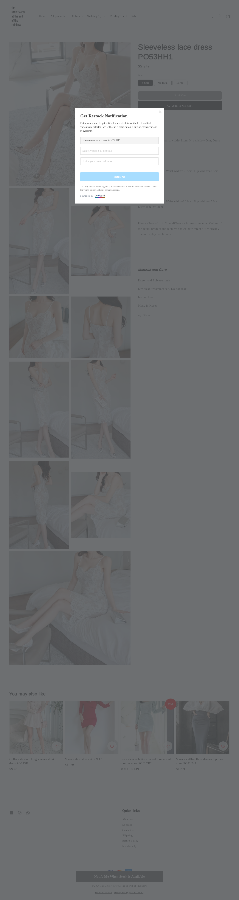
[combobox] (119, 151)
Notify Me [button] (119, 176)
